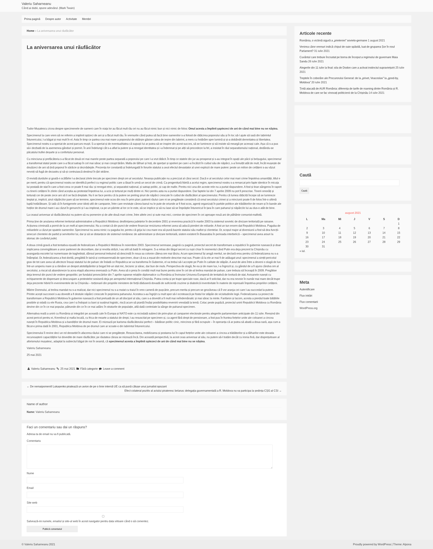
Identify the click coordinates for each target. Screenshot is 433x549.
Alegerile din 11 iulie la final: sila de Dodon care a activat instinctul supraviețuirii (347, 67)
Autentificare (307, 289)
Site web (32, 502)
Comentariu (34, 440)
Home (30, 30)
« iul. (302, 251)
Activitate (71, 19)
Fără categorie (89, 368)
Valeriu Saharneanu (36, 4)
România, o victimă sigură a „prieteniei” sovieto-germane (333, 40)
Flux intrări (306, 295)
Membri (86, 19)
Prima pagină (32, 19)
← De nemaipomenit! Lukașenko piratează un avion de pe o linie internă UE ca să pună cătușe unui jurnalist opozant (97, 386)
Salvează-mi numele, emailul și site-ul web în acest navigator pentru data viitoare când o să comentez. (88, 521)
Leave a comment (113, 368)
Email (30, 488)
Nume (30, 473)
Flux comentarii (309, 301)
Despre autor (53, 19)
